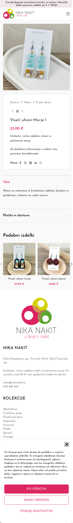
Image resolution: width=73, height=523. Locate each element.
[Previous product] (12, 111)
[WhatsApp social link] (40, 163)
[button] (67, 444)
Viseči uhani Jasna (53, 278)
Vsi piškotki (36, 489)
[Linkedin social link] (35, 163)
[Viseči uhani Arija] (19, 259)
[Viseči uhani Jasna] (54, 259)
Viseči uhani (43, 102)
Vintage (8, 436)
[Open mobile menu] (68, 14)
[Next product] (22, 111)
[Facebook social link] (20, 163)
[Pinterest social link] (30, 163)
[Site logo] (18, 13)
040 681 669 (11, 386)
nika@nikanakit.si (14, 382)
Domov (14, 102)
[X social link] (25, 163)
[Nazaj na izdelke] (17, 111)
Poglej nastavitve (36, 511)
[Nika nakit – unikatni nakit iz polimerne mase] (37, 318)
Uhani (27, 102)
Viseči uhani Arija (19, 278)
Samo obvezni (36, 500)
